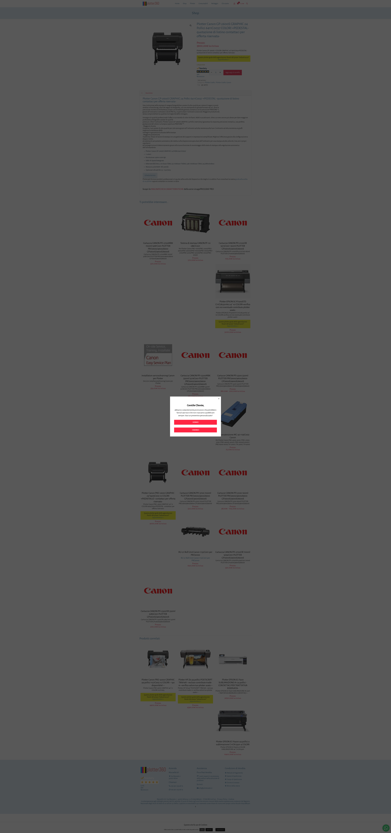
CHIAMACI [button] (195, 430)
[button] (219, 399)
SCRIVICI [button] (195, 422)
